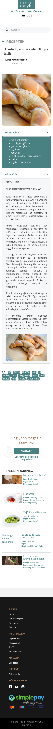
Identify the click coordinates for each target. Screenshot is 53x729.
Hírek (11, 614)
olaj (34, 372)
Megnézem (26, 451)
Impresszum (14, 639)
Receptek (13, 623)
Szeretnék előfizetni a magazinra (26, 458)
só (39, 372)
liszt (42, 375)
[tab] (26, 133)
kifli (14, 379)
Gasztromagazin (16, 619)
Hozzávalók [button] (12, 132)
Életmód (12, 627)
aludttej (26, 372)
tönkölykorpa (9, 375)
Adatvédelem (15, 652)
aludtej (6, 379)
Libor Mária (33, 379)
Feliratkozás (14, 674)
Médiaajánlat (14, 643)
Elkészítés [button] (11, 174)
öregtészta (24, 375)
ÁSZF (11, 647)
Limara (21, 379)
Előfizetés (13, 663)
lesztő (16, 372)
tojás (34, 375)
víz (9, 372)
